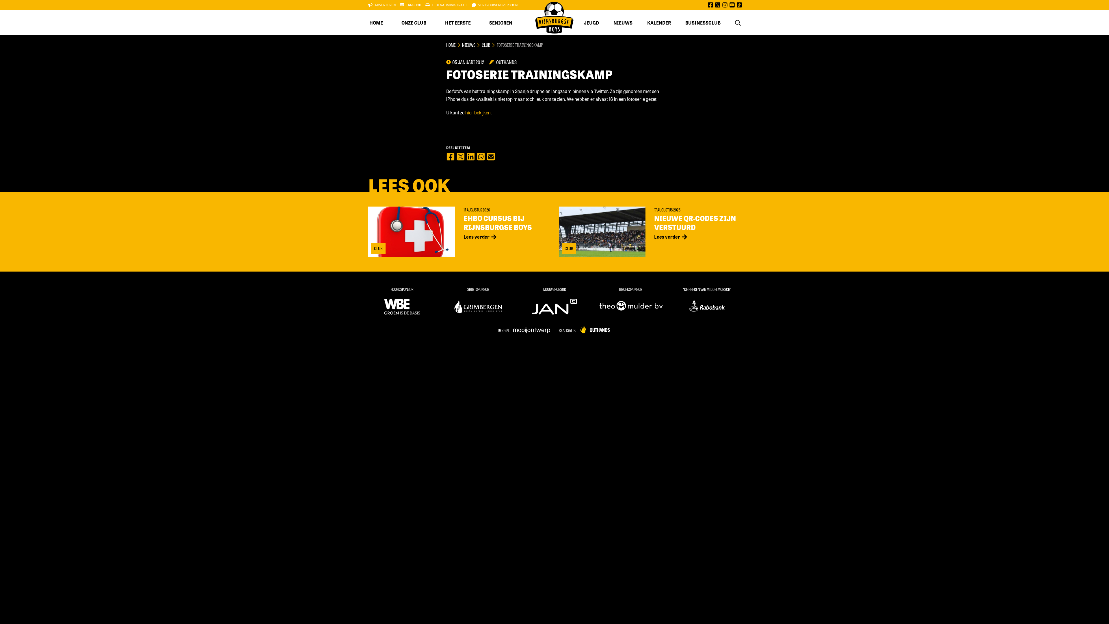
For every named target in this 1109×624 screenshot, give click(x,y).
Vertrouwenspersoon (498, 5)
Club (486, 45)
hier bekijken (478, 112)
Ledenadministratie (450, 5)
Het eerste (458, 22)
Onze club (413, 22)
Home (376, 22)
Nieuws (622, 22)
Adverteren (385, 5)
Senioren (500, 22)
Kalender (659, 22)
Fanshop (413, 5)
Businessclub (703, 22)
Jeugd (591, 22)
